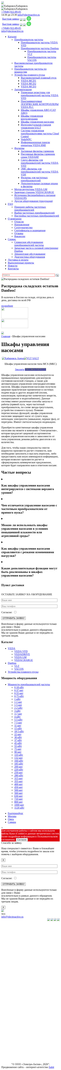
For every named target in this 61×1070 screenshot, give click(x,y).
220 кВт (18, 769)
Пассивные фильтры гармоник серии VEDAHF (38, 155)
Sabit (51, 1067)
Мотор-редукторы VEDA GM (30, 189)
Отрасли (19, 221)
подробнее (7, 305)
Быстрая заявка (10, 18)
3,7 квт (18, 713)
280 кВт (18, 775)
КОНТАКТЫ (8, 1058)
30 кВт (18, 737)
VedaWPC (26, 139)
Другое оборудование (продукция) (33, 201)
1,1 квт (18, 702)
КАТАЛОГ (7, 925)
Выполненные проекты (21, 262)
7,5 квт (18, 722)
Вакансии (19, 236)
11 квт (17, 725)
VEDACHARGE (23, 660)
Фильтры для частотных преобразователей (34, 179)
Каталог (12, 36)
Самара (12, 822)
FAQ (10, 204)
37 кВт (18, 740)
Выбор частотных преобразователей (34, 212)
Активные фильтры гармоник (37, 151)
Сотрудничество (23, 227)
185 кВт (18, 763)
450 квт (18, 787)
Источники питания (7, 998)
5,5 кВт (18, 719)
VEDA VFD (21, 651)
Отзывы (18, 233)
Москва (12, 816)
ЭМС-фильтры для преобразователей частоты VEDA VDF (39, 171)
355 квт (18, 781)
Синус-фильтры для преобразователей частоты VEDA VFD (39, 163)
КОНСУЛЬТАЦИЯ (35, 369)
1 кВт (17, 699)
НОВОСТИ (7, 1036)
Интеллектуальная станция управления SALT (36, 126)
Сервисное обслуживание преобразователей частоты (29, 243)
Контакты (13, 268)
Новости (12, 265)
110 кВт (18, 755)
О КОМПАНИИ (9, 1023)
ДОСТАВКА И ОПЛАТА (8, 1043)
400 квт (18, 784)
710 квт (18, 799)
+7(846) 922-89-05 (11, 11)
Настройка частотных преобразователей (36, 215)
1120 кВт (19, 807)
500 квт (18, 790)
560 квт (18, 793)
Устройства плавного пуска (29, 74)
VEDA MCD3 (28, 86)
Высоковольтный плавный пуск (38, 77)
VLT (16, 666)
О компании (14, 218)
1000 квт (19, 804)
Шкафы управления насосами (37, 121)
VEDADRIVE (22, 654)
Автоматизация (23, 89)
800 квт (18, 802)
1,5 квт (18, 705)
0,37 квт (18, 690)
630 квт (18, 796)
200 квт (18, 766)
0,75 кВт (19, 696)
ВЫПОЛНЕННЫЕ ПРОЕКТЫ (11, 1052)
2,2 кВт (18, 708)
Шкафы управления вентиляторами (32, 117)
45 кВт (18, 743)
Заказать (19, 369)
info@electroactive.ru (29, 14)
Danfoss (12, 663)
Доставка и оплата (18, 259)
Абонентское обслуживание (29, 254)
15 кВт (18, 728)
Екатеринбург (15, 813)
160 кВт (18, 760)
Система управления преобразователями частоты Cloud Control (40, 133)
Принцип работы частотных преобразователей (30, 208)
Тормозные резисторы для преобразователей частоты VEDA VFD (39, 95)
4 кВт (17, 716)
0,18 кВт (19, 687)
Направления (21, 224)
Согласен (22, 840)
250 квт (18, 772)
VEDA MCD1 (28, 80)
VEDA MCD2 (28, 83)
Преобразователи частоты (28, 39)
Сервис (12, 239)
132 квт (18, 757)
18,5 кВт (19, 731)
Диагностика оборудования (29, 256)
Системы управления (7, 990)
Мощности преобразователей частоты (29, 684)
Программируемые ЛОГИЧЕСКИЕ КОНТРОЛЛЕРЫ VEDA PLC (40, 104)
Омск (11, 819)
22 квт (17, 734)
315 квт (18, 778)
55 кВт (18, 746)
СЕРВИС (6, 1030)
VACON (19, 669)
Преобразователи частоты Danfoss (40, 48)
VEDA (11, 648)
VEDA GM (20, 657)
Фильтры (19, 148)
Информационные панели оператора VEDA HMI (35, 144)
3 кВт (17, 710)
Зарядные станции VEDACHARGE (34, 192)
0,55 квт (18, 693)
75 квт (17, 749)
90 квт (17, 752)
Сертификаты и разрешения (29, 230)
